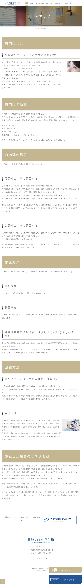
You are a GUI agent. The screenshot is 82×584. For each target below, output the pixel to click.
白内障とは (41, 3)
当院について (33, 3)
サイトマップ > (41, 558)
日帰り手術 (49, 3)
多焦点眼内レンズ (58, 3)
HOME (37, 28)
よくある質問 (68, 3)
